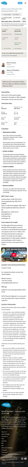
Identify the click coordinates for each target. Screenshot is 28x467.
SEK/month (18, 34)
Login (20, 3)
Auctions (4, 441)
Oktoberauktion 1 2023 (16, 9)
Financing (4, 452)
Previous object (6, 14)
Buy (3, 443)
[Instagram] (22, 459)
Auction (8, 9)
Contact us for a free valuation (9, 55)
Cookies (4, 454)
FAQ (3, 438)
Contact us (5, 436)
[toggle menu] (25, 3)
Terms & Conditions (7, 448)
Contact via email (10, 66)
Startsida (3, 9)
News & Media (5, 434)
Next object (17, 14)
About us (4, 432)
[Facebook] (25, 459)
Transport (4, 450)
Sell (3, 445)
